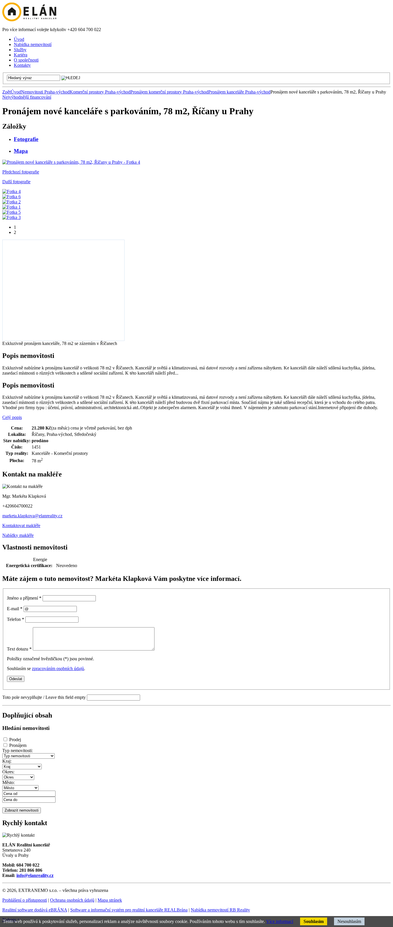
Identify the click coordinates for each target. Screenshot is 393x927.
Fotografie (26, 139)
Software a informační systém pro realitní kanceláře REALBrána (129, 909)
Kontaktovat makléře (21, 525)
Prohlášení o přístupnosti (24, 900)
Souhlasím (314, 921)
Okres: (8, 771)
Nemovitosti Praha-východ (45, 91)
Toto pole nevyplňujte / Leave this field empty (44, 697)
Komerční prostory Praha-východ (100, 91)
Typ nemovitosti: (17, 750)
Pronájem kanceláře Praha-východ (239, 91)
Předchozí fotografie (20, 171)
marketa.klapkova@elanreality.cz (32, 515)
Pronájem (17, 745)
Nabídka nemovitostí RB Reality (220, 909)
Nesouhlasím (349, 921)
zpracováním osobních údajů (58, 668)
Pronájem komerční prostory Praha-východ (169, 91)
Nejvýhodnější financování (26, 97)
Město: (8, 782)
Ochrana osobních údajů (72, 900)
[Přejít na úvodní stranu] (29, 19)
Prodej (15, 739)
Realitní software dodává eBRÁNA (34, 909)
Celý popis (12, 417)
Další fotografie (16, 181)
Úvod (16, 91)
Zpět (6, 91)
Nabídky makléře (18, 535)
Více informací (279, 921)
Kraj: (7, 761)
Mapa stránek (110, 900)
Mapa (21, 151)
